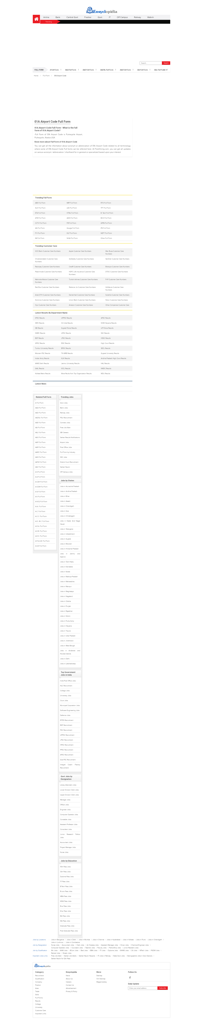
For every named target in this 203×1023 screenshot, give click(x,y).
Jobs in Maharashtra (67, 582)
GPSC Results (40, 343)
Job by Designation (40, 945)
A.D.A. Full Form (41, 526)
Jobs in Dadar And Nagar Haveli (70, 522)
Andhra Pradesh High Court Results (113, 358)
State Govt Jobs (119, 956)
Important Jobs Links (40, 956)
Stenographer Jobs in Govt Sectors (139, 956)
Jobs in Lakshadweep (68, 664)
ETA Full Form (40, 213)
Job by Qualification (40, 950)
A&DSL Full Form (106, 70)
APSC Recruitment (66, 755)
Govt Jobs (63, 403)
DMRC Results (40, 333)
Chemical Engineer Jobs (140, 945)
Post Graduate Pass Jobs (69, 931)
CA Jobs (134, 950)
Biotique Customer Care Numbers (117, 267)
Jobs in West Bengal (67, 646)
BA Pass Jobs (65, 916)
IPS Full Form (105, 228)
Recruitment (39, 976)
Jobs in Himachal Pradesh (69, 549)
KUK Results (65, 358)
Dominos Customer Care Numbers (47, 300)
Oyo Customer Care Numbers (45, 305)
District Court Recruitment (69, 462)
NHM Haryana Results (108, 323)
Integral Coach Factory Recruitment (70, 766)
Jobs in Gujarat (65, 539)
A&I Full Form (142, 70)
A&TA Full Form (40, 462)
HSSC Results (106, 338)
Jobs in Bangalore (57, 940)
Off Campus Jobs (66, 472)
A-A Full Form (40, 477)
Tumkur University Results (44, 348)
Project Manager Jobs (68, 847)
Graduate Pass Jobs (67, 926)
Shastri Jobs (67, 953)
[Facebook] (130, 977)
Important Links (40, 1014)
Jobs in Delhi (65, 659)
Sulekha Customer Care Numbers (117, 295)
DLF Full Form (72, 233)
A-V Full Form (40, 497)
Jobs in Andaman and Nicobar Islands (70, 652)
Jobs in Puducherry (67, 621)
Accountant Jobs (66, 842)
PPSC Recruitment (66, 750)
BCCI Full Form (106, 218)
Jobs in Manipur (66, 586)
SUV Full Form (40, 208)
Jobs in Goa (64, 511)
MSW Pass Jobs (65, 901)
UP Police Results (107, 328)
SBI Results (39, 328)
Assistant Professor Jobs (68, 824)
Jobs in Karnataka (66, 567)
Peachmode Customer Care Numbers (48, 272)
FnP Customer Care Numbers (115, 279)
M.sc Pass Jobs (65, 911)
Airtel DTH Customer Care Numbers (48, 295)
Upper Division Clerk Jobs (69, 795)
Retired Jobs (55, 953)
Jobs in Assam (65, 501)
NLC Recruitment (66, 686)
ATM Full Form (40, 218)
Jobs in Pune (141, 940)
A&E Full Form (125, 70)
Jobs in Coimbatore (73, 942)
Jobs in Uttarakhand (67, 534)
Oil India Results (67, 323)
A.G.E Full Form (40, 546)
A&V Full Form (40, 467)
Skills (37, 995)
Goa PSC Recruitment (68, 760)
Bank (58, 17)
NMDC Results (106, 369)
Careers (68, 982)
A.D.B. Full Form (41, 531)
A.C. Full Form (40, 511)
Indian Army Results (42, 358)
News (68, 976)
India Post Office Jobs (68, 681)
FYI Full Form (40, 233)
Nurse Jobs (64, 852)
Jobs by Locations (39, 940)
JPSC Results (65, 338)
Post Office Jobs (66, 447)
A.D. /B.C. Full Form (42, 521)
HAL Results (105, 363)
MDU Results (105, 374)
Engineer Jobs (65, 810)
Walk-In (150, 17)
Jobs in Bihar (64, 496)
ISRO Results (39, 323)
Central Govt (72, 17)
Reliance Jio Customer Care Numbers (82, 287)
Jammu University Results (70, 363)
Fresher (87, 17)
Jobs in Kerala (65, 572)
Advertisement (71, 988)
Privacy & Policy (71, 991)
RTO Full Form (106, 203)
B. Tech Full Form (107, 213)
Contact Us (70, 985)
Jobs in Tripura (65, 631)
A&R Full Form (40, 447)
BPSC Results (66, 348)
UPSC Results (66, 333)
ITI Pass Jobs (64, 882)
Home (36, 76)
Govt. (100, 17)
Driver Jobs (125, 945)
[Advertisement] (101, 41)
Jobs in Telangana (66, 529)
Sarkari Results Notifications (70, 437)
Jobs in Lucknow (57, 942)
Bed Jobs (84, 950)
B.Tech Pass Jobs (66, 886)
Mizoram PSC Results (42, 353)
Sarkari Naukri (65, 467)
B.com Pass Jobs (66, 891)
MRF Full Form (72, 203)
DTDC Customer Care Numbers (116, 272)
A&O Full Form (40, 437)
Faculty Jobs (101, 948)
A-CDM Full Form (41, 487)
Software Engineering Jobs (69, 710)
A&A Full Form (70, 70)
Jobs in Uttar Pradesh (67, 636)
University (38, 1007)
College (38, 1004)
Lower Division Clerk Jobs (69, 790)
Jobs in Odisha (65, 601)
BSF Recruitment (66, 725)
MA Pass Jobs (65, 921)
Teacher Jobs (90, 948)
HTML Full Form (72, 213)
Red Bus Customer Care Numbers (47, 287)
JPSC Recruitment (66, 740)
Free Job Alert (65, 428)
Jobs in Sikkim (65, 616)
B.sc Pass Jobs (65, 906)
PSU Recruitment (66, 418)
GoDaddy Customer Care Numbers (81, 259)
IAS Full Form (40, 228)
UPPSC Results (66, 318)
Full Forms (39, 998)
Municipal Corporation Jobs (70, 705)
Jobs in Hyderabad (113, 940)
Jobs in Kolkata (128, 940)
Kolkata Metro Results (42, 374)
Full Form (46, 76)
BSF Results (39, 338)
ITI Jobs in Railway (104, 956)
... (165, 68)
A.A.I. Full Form (40, 507)
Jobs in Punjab (65, 606)
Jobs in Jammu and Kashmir (70, 555)
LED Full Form (72, 208)
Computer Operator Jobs (69, 815)
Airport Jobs (64, 442)
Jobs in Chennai (98, 940)
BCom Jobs (74, 950)
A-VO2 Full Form (41, 502)
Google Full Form (73, 228)
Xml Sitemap (100, 979)
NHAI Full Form (72, 238)
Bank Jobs (64, 408)
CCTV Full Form (40, 223)
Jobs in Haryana (66, 626)
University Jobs (65, 696)
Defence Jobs (65, 715)
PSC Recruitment (66, 730)
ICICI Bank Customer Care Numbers (47, 251)
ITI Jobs (102, 950)
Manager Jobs (65, 800)
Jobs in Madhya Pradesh (69, 577)
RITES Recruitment (66, 720)
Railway (137, 17)
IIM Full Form (39, 238)
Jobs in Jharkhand (66, 641)
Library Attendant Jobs (68, 785)
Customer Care (40, 1010)
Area (37, 988)
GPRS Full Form (106, 223)
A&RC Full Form (41, 452)
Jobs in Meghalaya (67, 591)
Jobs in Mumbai (84, 940)
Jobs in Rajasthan (66, 611)
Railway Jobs (64, 413)
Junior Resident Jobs (130, 948)
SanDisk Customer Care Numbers (117, 259)
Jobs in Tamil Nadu (67, 562)
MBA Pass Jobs (65, 896)
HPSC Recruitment (66, 745)
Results (37, 1001)
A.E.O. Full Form (41, 536)
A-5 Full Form (40, 472)
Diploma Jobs (113, 950)
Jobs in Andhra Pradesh (68, 491)
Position (38, 985)
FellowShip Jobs (115, 948)
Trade (37, 991)
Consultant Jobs (66, 829)
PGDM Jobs (155, 950)
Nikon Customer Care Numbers (116, 300)
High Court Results (107, 343)
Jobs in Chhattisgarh (67, 516)
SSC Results (105, 333)
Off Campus (122, 17)
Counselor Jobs (77, 948)
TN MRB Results (67, 353)
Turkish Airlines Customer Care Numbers (83, 279)
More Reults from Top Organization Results (76, 374)
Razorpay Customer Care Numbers (47, 267)
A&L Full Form (159, 70)
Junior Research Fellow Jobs (70, 835)
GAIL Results (39, 369)
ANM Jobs (63, 950)
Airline (46, 17)
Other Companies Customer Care (117, 305)
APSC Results (105, 318)
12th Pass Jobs (65, 872)
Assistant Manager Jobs (109, 945)
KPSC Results (40, 318)
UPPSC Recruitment (67, 735)
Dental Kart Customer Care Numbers (82, 295)
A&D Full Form (88, 70)
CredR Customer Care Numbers (80, 267)
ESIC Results (65, 343)
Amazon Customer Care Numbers (81, 305)
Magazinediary (101, 982)
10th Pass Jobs (65, 867)
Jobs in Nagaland (66, 596)
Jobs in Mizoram (66, 544)
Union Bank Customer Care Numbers (82, 300)
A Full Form (54, 70)
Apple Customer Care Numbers (80, 251)
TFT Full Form (106, 208)
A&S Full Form (40, 457)
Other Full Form (106, 238)
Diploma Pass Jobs (67, 877)
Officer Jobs (64, 805)
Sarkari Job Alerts (70, 956)
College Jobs (65, 691)
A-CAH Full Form (41, 482)
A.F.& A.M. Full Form (42, 541)
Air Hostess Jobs (93, 945)
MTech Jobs (144, 950)
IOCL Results (65, 369)
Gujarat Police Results (69, 328)
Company (38, 982)
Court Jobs (64, 701)
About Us (69, 979)
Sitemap (99, 976)
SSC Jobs (63, 457)
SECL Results (105, 348)
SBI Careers (64, 433)
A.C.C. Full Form (41, 516)
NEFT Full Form (106, 233)
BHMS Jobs (124, 950)
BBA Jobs (93, 950)
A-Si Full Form (40, 492)
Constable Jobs (65, 820)
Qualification (39, 979)
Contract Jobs (65, 423)
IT (110, 17)
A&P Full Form (40, 442)
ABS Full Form (40, 203)
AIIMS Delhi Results (42, 363)
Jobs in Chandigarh (67, 506)
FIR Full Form (71, 223)
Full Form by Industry (67, 452)
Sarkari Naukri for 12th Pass (60, 959)
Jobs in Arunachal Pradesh (69, 486)
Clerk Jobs (80, 945)
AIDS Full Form (72, 218)
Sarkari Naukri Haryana (87, 956)
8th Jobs (54, 950)
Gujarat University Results (110, 353)
